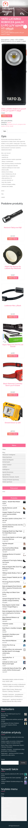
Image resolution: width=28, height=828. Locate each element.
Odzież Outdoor (7, 464)
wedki (11, 126)
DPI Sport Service (5, 31)
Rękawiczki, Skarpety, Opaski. (10, 477)
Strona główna (5, 39)
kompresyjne (6, 462)
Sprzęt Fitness (6, 474)
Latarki (12, 39)
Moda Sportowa (7, 457)
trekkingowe (5, 469)
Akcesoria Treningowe (8, 454)
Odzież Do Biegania (7, 460)
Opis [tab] (4, 131)
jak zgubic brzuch (12, 124)
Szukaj (3, 759)
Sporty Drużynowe (7, 472)
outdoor (4, 467)
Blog (3, 452)
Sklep (4, 449)
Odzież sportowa (7, 482)
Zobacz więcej (6, 116)
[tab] (24, 2)
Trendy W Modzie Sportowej (10, 479)
